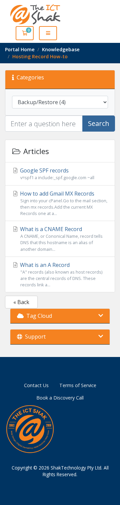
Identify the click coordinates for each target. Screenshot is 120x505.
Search (98, 123)
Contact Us (36, 385)
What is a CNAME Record (61, 238)
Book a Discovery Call (60, 397)
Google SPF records (56, 174)
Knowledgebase (61, 49)
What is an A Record (60, 274)
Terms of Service (77, 385)
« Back (21, 302)
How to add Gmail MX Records (63, 203)
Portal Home (20, 49)
